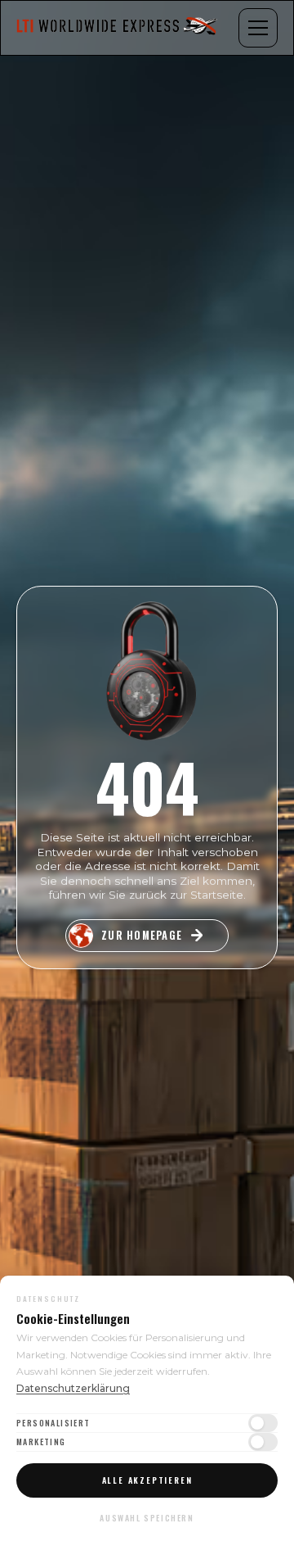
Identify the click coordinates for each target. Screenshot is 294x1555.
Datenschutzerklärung (73, 1388)
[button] (258, 28)
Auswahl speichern (147, 1518)
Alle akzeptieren (147, 1480)
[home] (118, 27)
